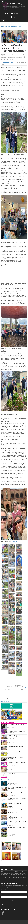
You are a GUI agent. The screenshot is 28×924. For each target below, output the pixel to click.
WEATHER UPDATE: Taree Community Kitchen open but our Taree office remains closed (16, 823)
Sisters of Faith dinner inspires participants (15, 758)
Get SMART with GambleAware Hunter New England (16, 788)
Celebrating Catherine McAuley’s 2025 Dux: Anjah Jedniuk (16, 782)
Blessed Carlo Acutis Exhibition (15, 746)
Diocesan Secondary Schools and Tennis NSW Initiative (17, 833)
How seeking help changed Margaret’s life (16, 793)
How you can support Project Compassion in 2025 (14, 736)
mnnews (14, 3)
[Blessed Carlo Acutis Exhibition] (6, 846)
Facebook (15, 541)
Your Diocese (11, 679)
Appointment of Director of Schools (16, 827)
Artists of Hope (11, 773)
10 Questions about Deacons (13, 768)
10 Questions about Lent (13, 741)
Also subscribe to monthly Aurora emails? (10, 900)
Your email (3, 894)
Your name (3, 889)
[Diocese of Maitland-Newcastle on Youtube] (14, 16)
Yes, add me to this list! (8, 902)
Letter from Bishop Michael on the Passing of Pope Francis (15, 725)
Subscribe (4, 904)
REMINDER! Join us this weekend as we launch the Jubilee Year (16, 763)
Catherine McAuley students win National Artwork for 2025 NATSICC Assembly (16, 805)
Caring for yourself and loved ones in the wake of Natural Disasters (16, 816)
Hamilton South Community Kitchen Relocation (16, 799)
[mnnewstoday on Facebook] (11, 16)
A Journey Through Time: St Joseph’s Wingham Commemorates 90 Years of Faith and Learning (16, 811)
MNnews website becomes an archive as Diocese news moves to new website (17, 730)
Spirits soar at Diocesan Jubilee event (16, 751)
